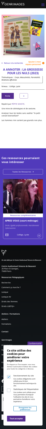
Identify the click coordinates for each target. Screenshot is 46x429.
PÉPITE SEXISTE (18, 104)
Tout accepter (16, 419)
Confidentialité (35, 343)
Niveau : (5, 86)
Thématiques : (8, 77)
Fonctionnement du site (23, 375)
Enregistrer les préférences (25, 409)
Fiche (9, 96)
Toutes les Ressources (21, 172)
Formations (6, 324)
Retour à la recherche (13, 63)
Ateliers (5, 319)
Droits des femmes (10, 301)
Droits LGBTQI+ (8, 306)
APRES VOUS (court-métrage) (21, 220)
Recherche (6, 282)
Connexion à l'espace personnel (39, 235)
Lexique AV (6, 297)
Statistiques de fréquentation (26, 389)
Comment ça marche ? (11, 287)
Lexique (5, 292)
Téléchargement (24, 95)
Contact (5, 331)
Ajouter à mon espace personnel (33, 63)
